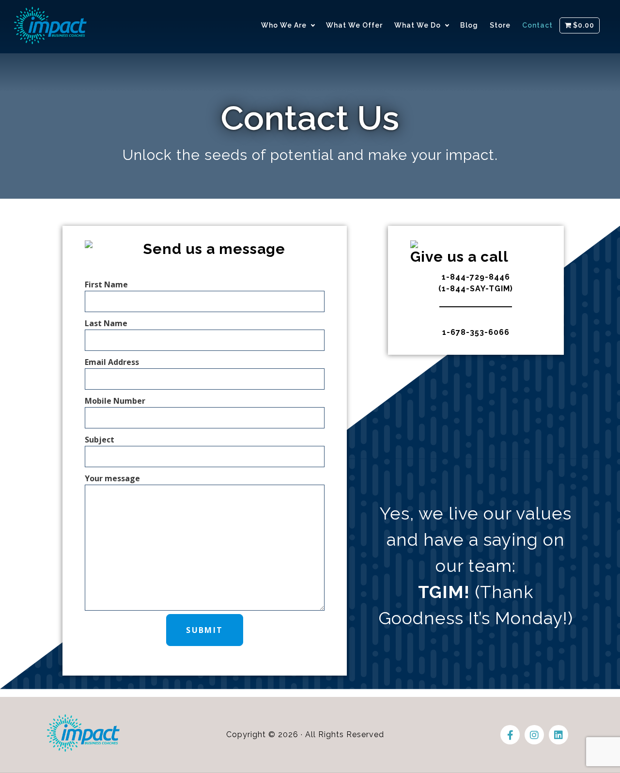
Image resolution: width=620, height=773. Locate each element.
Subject (99, 439)
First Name (106, 284)
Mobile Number (115, 400)
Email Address (112, 362)
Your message (112, 478)
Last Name (106, 323)
